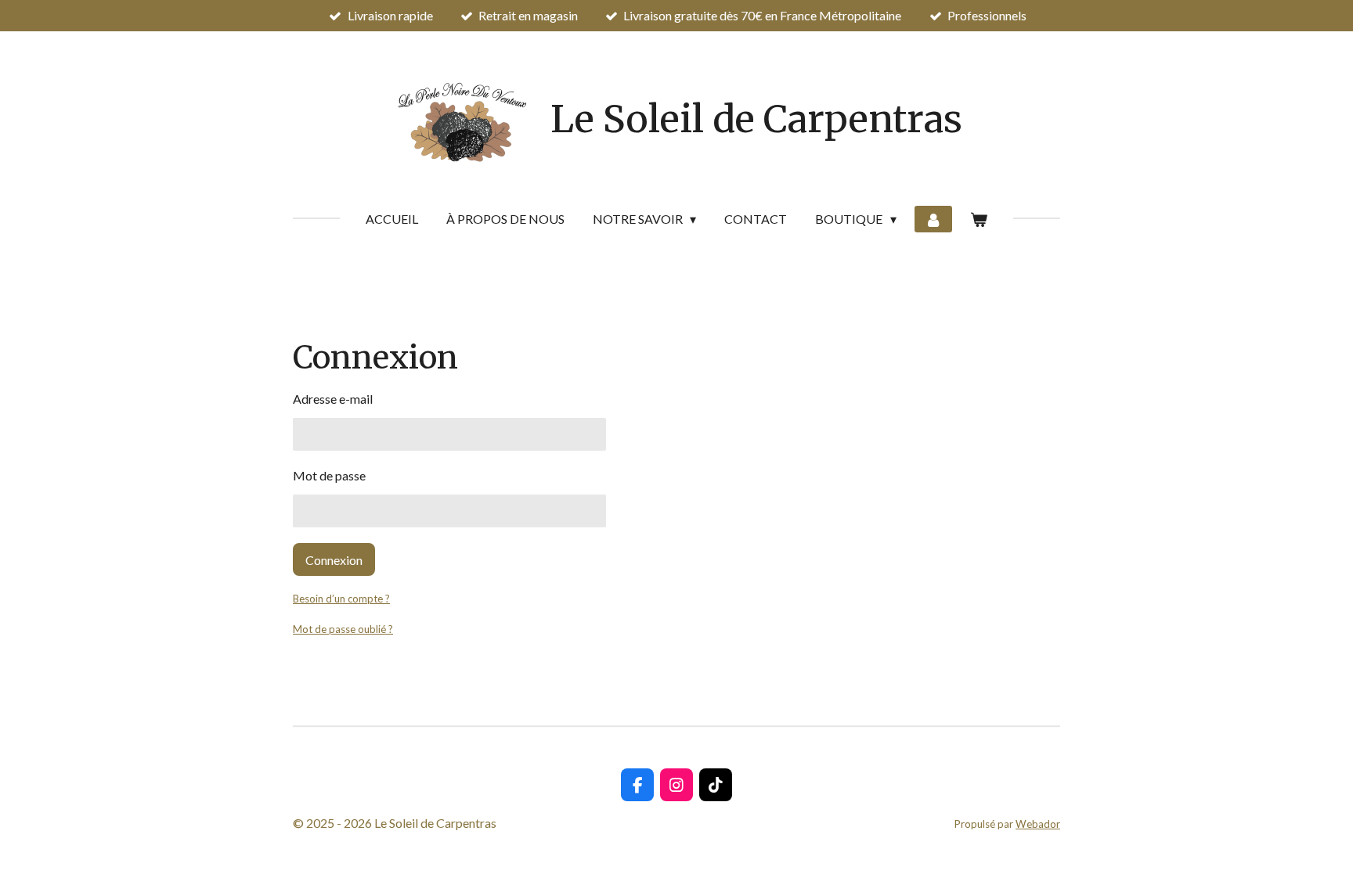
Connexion (334, 559)
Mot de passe (329, 475)
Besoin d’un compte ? (341, 598)
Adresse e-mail (333, 398)
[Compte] (933, 219)
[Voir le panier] (979, 219)
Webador (1038, 824)
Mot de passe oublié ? (343, 629)
